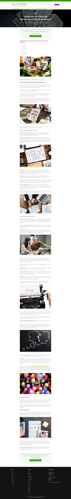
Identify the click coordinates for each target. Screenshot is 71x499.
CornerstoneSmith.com (38, 497)
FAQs (56, 0)
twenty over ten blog (27, 225)
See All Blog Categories (16, 8)
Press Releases (29, 479)
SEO (28, 485)
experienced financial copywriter (26, 447)
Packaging (29, 491)
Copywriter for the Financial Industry (25, 8)
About (38, 4)
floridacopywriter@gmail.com (52, 477)
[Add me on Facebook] (50, 479)
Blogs (28, 482)
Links (12, 485)
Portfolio (48, 4)
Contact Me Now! (57, 4)
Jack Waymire (26, 311)
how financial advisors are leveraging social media (39, 366)
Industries (53, 0)
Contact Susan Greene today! (36, 36)
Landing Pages (29, 473)
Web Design (29, 488)
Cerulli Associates (30, 134)
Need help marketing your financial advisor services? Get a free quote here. (32, 79)
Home (36, 4)
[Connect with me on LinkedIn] (49, 479)
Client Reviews (51, 4)
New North (25, 271)
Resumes (29, 492)
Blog (58, 0)
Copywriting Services (43, 4)
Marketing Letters (30, 476)
